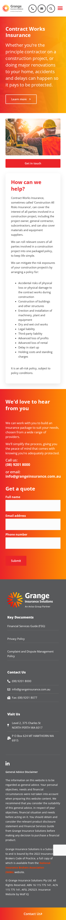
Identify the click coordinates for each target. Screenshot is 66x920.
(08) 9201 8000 (18, 464)
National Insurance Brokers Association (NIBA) (28, 867)
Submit (16, 561)
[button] (60, 8)
